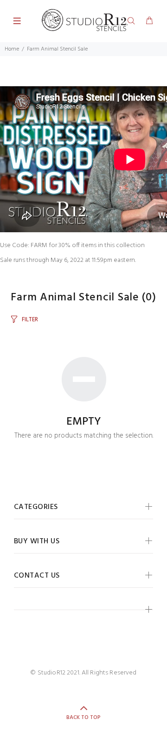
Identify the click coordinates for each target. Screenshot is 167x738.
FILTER (30, 319)
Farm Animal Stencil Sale (57, 49)
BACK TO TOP (83, 717)
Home (12, 49)
